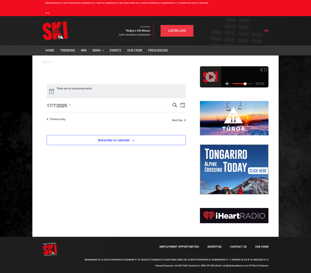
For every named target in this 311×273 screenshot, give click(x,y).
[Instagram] (267, 31)
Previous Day (57, 119)
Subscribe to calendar (114, 140)
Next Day (177, 120)
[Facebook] (265, 31)
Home (46, 62)
